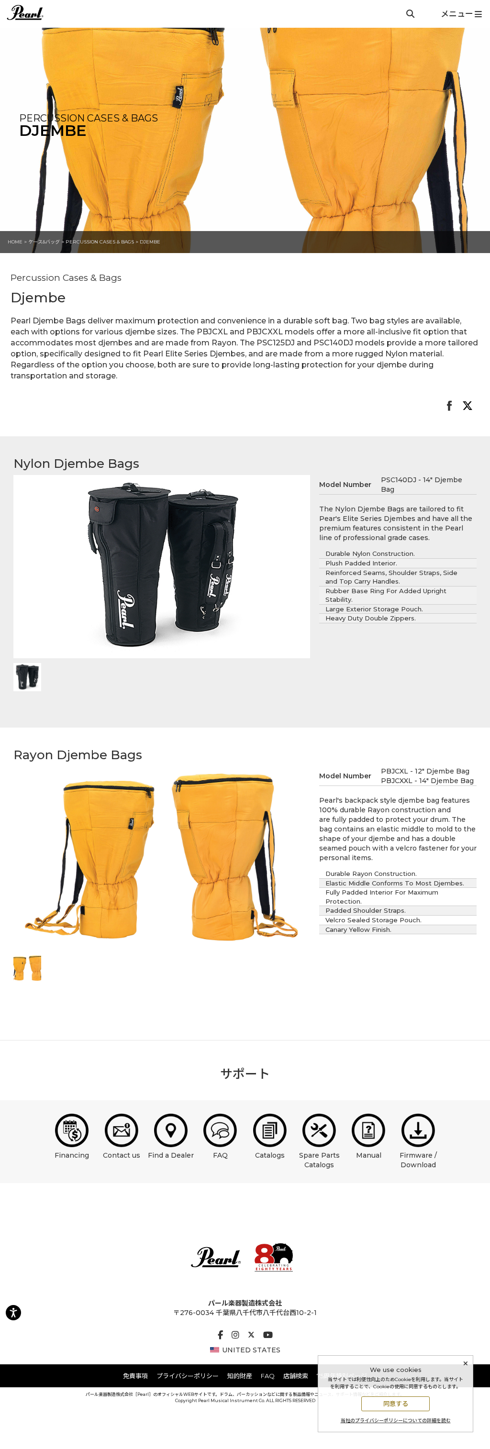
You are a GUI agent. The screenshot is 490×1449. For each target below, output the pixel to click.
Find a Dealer (171, 1155)
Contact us (121, 1155)
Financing (72, 1155)
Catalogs (270, 1155)
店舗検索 (295, 1376)
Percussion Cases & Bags (100, 242)
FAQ (220, 1155)
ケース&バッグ (44, 242)
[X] (251, 1335)
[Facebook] (220, 1335)
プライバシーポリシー (187, 1376)
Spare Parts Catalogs (319, 1160)
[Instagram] (235, 1335)
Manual (368, 1155)
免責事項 (135, 1376)
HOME (15, 242)
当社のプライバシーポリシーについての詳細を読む (396, 1420)
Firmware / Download (418, 1160)
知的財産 (239, 1376)
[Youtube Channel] (268, 1335)
